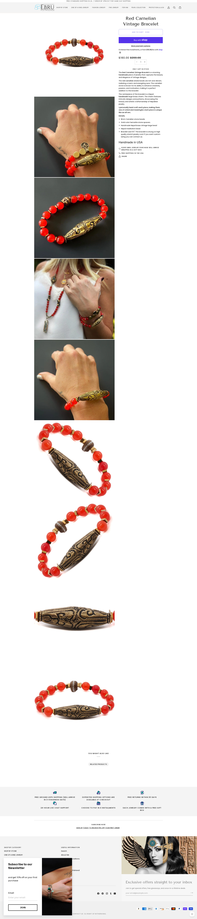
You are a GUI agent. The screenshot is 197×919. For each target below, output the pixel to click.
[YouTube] (115, 893)
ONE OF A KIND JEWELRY (13, 855)
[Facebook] (98, 893)
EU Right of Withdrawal (95, 914)
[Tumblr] (110, 893)
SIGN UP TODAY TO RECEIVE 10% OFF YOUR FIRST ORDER (98, 828)
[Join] (191, 893)
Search (64, 851)
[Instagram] (107, 893)
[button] (62, 7)
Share (124, 156)
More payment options (140, 46)
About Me (65, 855)
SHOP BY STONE (10, 851)
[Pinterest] (103, 893)
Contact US (78, 914)
